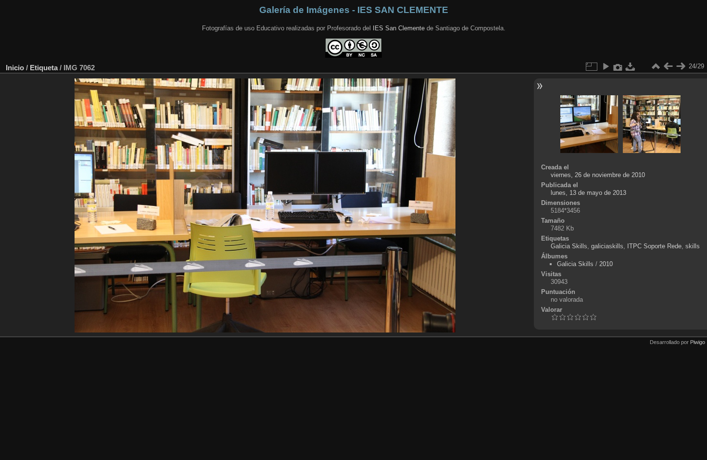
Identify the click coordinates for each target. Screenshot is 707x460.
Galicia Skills (569, 246)
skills (692, 246)
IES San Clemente (399, 28)
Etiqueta (44, 68)
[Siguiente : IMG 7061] (680, 66)
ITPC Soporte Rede (654, 246)
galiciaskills (607, 246)
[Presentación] (605, 66)
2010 (606, 264)
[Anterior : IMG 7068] (668, 66)
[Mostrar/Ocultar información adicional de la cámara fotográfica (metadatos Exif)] (618, 66)
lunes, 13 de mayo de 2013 (588, 192)
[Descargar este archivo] (630, 66)
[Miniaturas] (655, 66)
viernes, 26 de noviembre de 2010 (598, 175)
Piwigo (697, 342)
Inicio (15, 68)
